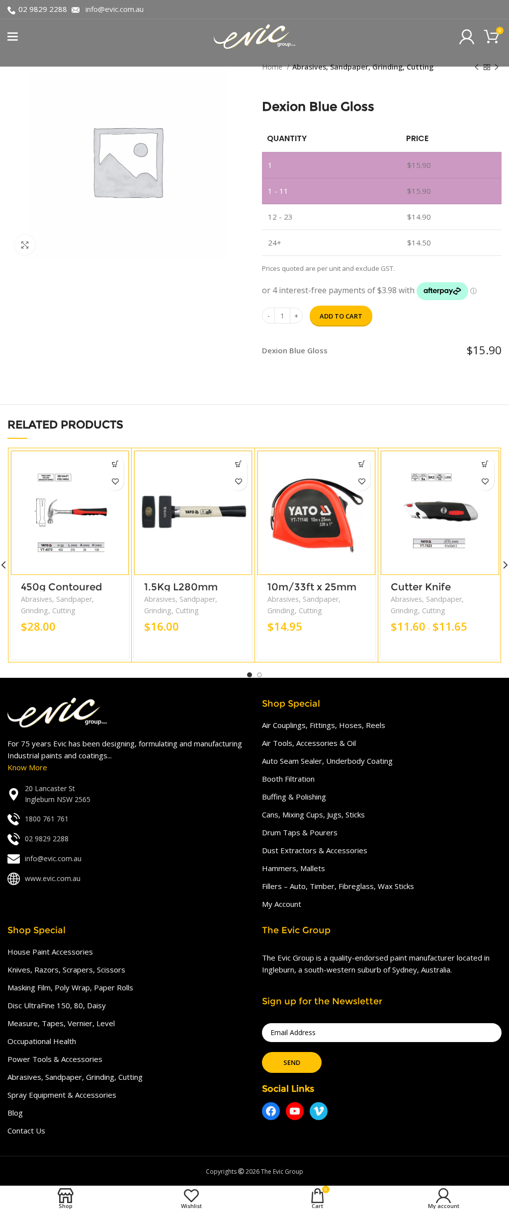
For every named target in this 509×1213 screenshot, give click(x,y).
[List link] (127, 794)
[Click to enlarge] (25, 245)
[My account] (466, 37)
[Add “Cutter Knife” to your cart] (485, 464)
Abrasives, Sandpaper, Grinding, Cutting (362, 67)
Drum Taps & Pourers (300, 832)
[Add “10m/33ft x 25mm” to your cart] (361, 464)
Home (273, 67)
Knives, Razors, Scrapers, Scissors (66, 969)
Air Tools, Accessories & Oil (309, 743)
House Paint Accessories (50, 952)
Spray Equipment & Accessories (61, 1095)
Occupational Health (41, 1041)
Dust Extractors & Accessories (314, 850)
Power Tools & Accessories (54, 1059)
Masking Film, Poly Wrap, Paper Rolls (70, 987)
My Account (281, 904)
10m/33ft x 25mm (311, 587)
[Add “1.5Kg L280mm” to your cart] (238, 464)
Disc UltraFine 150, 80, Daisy (56, 1005)
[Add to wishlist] (115, 481)
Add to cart (341, 316)
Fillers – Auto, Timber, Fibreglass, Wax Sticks (338, 886)
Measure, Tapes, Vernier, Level (61, 1023)
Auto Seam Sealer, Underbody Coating (327, 761)
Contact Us (26, 1130)
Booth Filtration (288, 779)
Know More (27, 767)
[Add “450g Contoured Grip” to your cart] (115, 464)
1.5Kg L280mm (181, 587)
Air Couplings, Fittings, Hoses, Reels (323, 725)
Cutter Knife (421, 587)
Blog (15, 1113)
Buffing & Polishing (294, 797)
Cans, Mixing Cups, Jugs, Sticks (313, 814)
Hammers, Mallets (293, 868)
